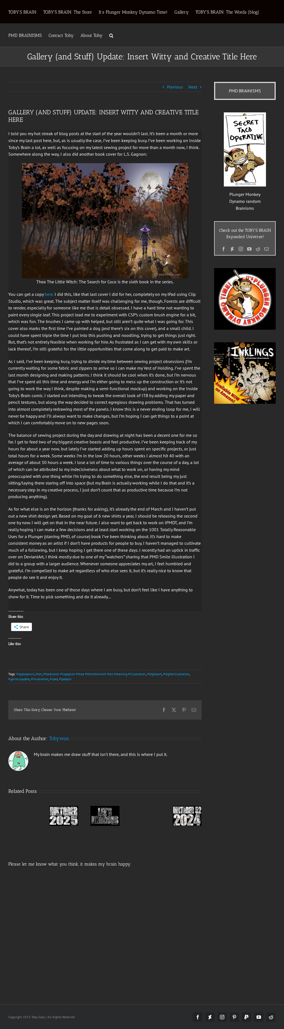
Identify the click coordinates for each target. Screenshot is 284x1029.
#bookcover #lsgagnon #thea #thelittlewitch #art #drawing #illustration (94, 674)
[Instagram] (241, 249)
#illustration (40, 679)
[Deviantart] (232, 249)
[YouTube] (249, 249)
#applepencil (25, 674)
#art (39, 674)
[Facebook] (223, 249)
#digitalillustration (176, 674)
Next (192, 87)
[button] (111, 35)
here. (49, 294)
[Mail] (266, 249)
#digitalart (154, 674)
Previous (175, 87)
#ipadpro (65, 679)
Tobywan (59, 738)
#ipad (54, 679)
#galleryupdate (19, 679)
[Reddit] (258, 249)
